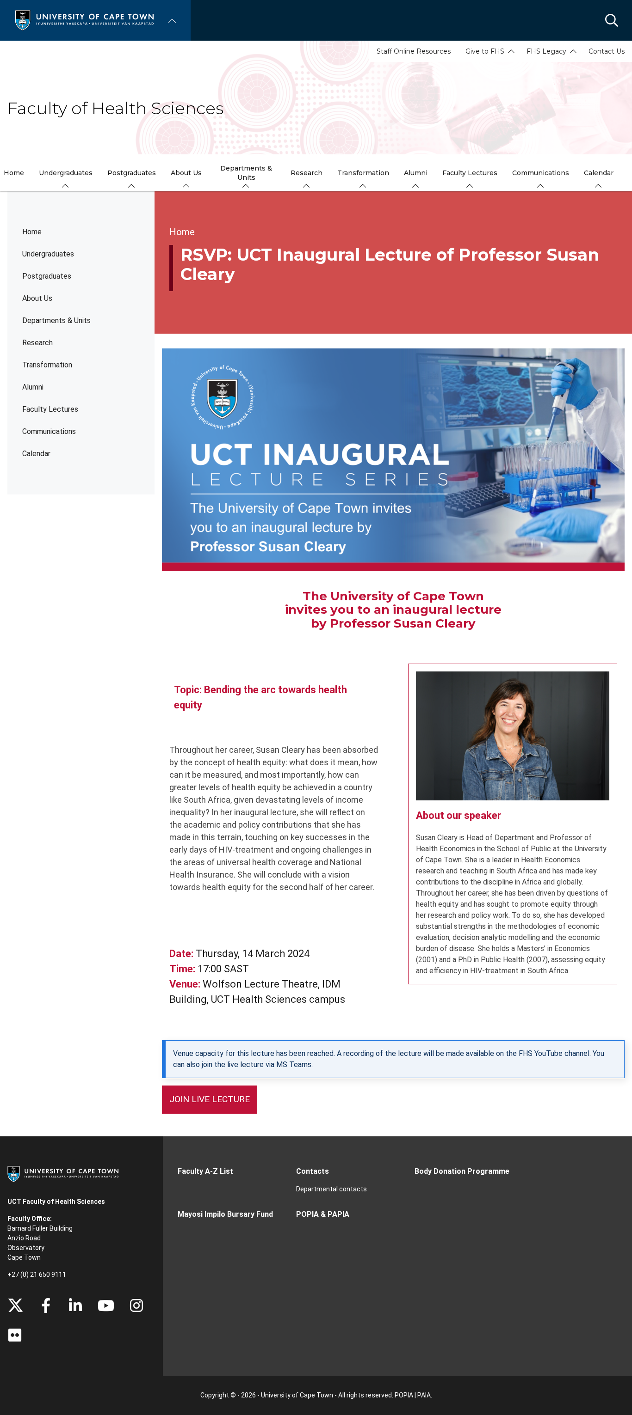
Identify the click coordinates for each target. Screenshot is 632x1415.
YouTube (106, 1305)
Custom (136, 1305)
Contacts (312, 1171)
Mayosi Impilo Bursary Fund (225, 1214)
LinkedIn (75, 1305)
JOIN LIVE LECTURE (209, 1099)
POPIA (404, 1395)
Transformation (47, 364)
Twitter (15, 1305)
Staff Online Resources (414, 51)
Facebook (45, 1305)
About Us (37, 298)
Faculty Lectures (50, 409)
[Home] (84, 19)
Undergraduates (48, 254)
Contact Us (607, 51)
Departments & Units (56, 320)
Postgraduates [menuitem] (131, 173)
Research (37, 342)
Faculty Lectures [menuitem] (469, 173)
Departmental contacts (331, 1189)
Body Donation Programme (462, 1171)
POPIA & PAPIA (322, 1214)
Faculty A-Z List (205, 1171)
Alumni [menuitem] (416, 173)
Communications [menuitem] (540, 173)
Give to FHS (484, 51)
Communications (49, 431)
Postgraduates (46, 276)
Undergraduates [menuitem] (66, 173)
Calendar (36, 453)
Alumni (32, 387)
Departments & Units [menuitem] (246, 173)
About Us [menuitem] (186, 173)
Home (32, 231)
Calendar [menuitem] (598, 173)
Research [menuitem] (306, 173)
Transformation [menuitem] (363, 173)
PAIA (424, 1395)
